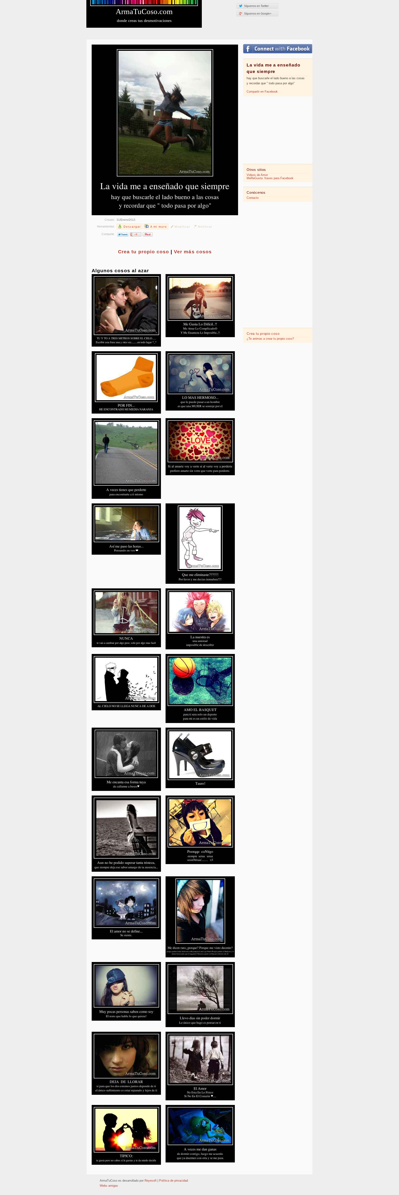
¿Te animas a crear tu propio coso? (270, 338)
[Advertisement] (277, 130)
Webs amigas (109, 1185)
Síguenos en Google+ (258, 13)
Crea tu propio (143, 251)
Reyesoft (151, 1180)
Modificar (182, 226)
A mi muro (158, 226)
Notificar (205, 226)
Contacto (253, 198)
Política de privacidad (173, 1180)
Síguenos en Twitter (256, 6)
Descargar (132, 226)
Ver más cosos (193, 251)
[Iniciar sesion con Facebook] (277, 48)
